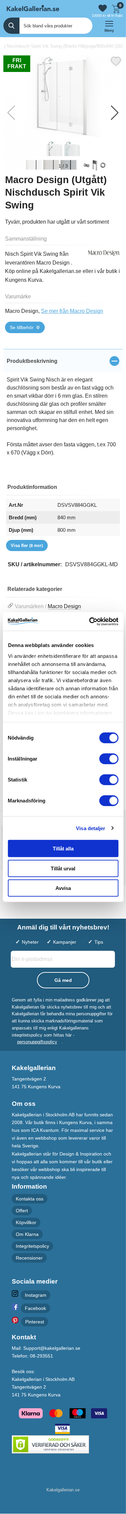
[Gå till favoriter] (102, 8)
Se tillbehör (22, 327)
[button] (114, 112)
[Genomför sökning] (11, 26)
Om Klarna (27, 1234)
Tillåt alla (63, 848)
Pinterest (34, 1321)
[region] (63, 361)
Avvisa (63, 888)
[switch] (108, 758)
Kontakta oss (29, 1198)
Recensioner (29, 1258)
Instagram (35, 1295)
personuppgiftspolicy (37, 1042)
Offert (22, 1210)
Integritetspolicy (32, 1246)
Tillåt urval (63, 868)
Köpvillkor (26, 1222)
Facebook (35, 1308)
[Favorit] (116, 60)
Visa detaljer (90, 828)
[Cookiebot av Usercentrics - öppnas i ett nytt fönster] (89, 621)
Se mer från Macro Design (72, 311)
